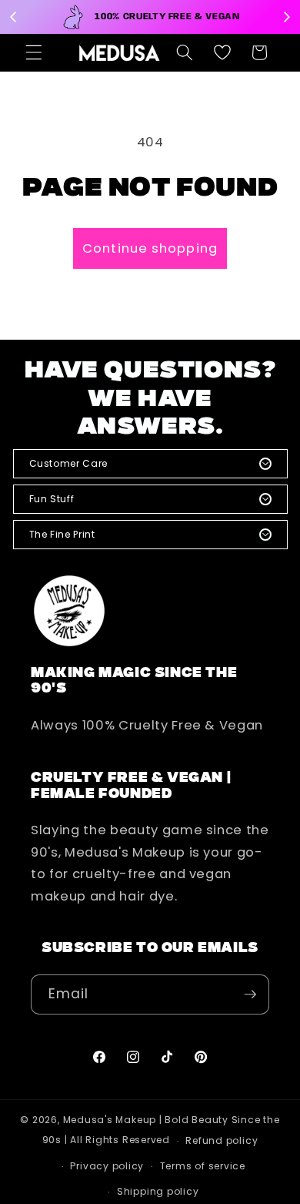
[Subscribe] (250, 994)
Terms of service (202, 1165)
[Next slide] (286, 17)
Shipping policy (158, 1191)
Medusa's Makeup (110, 1119)
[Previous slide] (14, 17)
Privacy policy (107, 1165)
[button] (33, 52)
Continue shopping (150, 248)
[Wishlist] (222, 52)
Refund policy (221, 1140)
